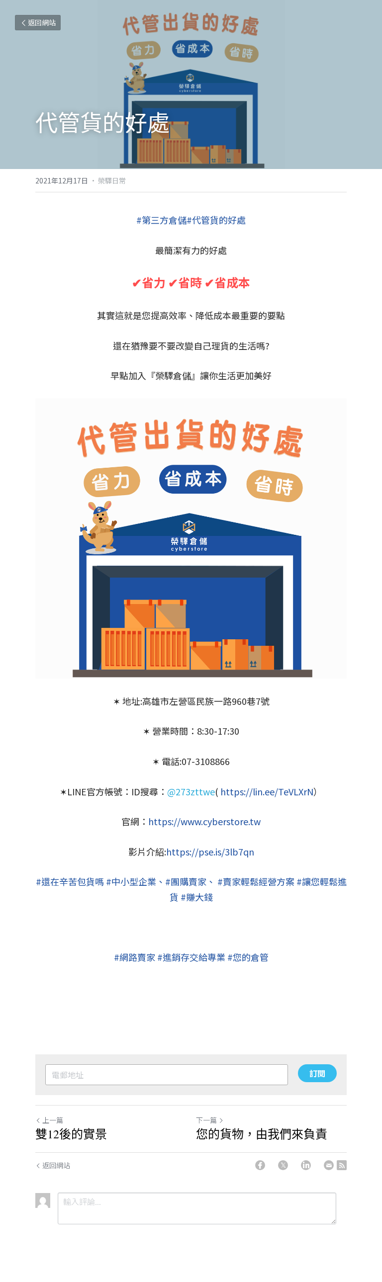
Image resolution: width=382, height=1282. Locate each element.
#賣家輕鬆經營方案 (255, 881)
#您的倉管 (248, 956)
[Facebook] (260, 1165)
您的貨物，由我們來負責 (261, 1133)
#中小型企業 (131, 881)
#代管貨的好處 (216, 219)
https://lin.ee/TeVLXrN (266, 791)
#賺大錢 (197, 896)
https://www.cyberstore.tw (204, 821)
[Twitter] (283, 1165)
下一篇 (206, 1120)
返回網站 (42, 22)
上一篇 (52, 1120)
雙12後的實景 (71, 1133)
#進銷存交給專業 (191, 956)
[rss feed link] (342, 1165)
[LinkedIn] (306, 1165)
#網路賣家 (134, 956)
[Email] (329, 1165)
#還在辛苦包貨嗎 (70, 881)
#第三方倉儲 (161, 219)
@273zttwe (191, 791)
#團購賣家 (185, 881)
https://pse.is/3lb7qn (210, 851)
